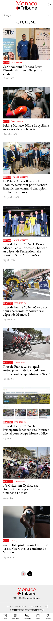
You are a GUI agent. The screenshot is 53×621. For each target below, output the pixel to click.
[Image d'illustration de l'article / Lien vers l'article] (26, 44)
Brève (6, 63)
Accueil (4, 618)
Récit (6, 541)
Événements (17, 121)
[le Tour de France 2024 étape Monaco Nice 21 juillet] (26, 403)
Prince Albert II (20, 177)
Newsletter (27, 618)
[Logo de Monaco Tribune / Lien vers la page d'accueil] (26, 5)
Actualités (15, 618)
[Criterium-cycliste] (26, 463)
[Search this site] (49, 5)
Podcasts (48, 618)
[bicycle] (26, 522)
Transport (19, 363)
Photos (7, 177)
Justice (14, 541)
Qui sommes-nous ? (16, 606)
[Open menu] (3, 3)
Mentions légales (37, 606)
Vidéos (38, 618)
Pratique (7, 303)
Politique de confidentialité (26, 610)
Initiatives (16, 63)
